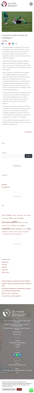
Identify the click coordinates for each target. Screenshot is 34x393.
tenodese (24, 228)
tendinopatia (18, 228)
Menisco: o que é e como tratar (10, 293)
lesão (19, 222)
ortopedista (6, 229)
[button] (13, 355)
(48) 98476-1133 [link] (21, 365)
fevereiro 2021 (5, 272)
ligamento (9, 225)
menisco (13, 225)
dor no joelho (20, 218)
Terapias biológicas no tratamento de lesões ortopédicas (16, 281)
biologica (9, 215)
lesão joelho (4, 225)
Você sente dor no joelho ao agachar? (11, 296)
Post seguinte (29, 132)
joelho (15, 222)
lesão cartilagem (25, 222)
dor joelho (14, 218)
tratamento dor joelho (17, 231)
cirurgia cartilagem (27, 215)
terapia (28, 229)
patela (13, 228)
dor (10, 218)
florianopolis (6, 222)
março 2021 (5, 269)
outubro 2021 (5, 262)
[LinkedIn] (13, 43)
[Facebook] (2, 43)
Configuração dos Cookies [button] (9, 389)
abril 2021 (4, 267)
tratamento (11, 231)
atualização (4, 215)
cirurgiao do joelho (5, 218)
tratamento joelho (25, 231)
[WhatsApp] (16, 43)
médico (17, 225)
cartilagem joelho (20, 215)
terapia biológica (5, 231)
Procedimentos (6, 187)
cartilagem (14, 215)
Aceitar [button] (19, 389)
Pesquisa (4, 152)
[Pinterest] (9, 43)
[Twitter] (6, 43)
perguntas (5, 41)
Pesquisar (28, 156)
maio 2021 (4, 264)
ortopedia (22, 225)
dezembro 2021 (6, 259)
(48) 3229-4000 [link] (13, 365)
